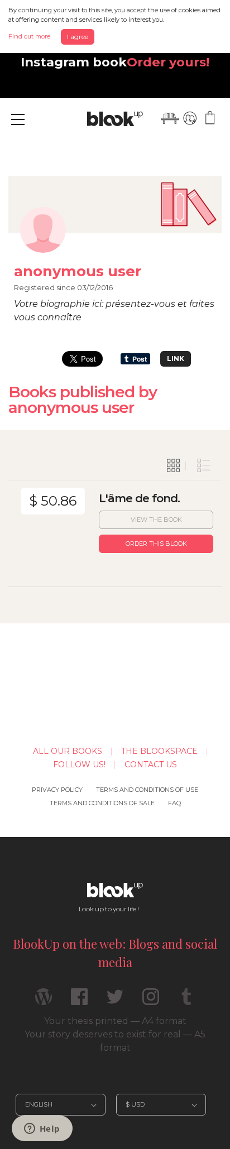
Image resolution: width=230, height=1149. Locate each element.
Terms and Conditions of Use (147, 790)
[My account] (190, 118)
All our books (67, 751)
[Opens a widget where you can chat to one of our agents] (42, 1129)
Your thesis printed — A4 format (115, 1021)
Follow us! (79, 764)
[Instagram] (150, 1001)
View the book (156, 519)
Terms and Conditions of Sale (102, 803)
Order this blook (156, 543)
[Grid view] (173, 466)
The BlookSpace (159, 751)
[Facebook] (79, 1001)
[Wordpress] (43, 1001)
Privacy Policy (57, 790)
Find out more (29, 36)
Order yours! (168, 62)
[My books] (170, 118)
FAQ (174, 803)
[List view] (203, 466)
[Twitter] (115, 1001)
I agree (77, 36)
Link (175, 358)
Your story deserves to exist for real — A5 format (115, 1041)
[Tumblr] (186, 1001)
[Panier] (210, 118)
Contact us (150, 764)
